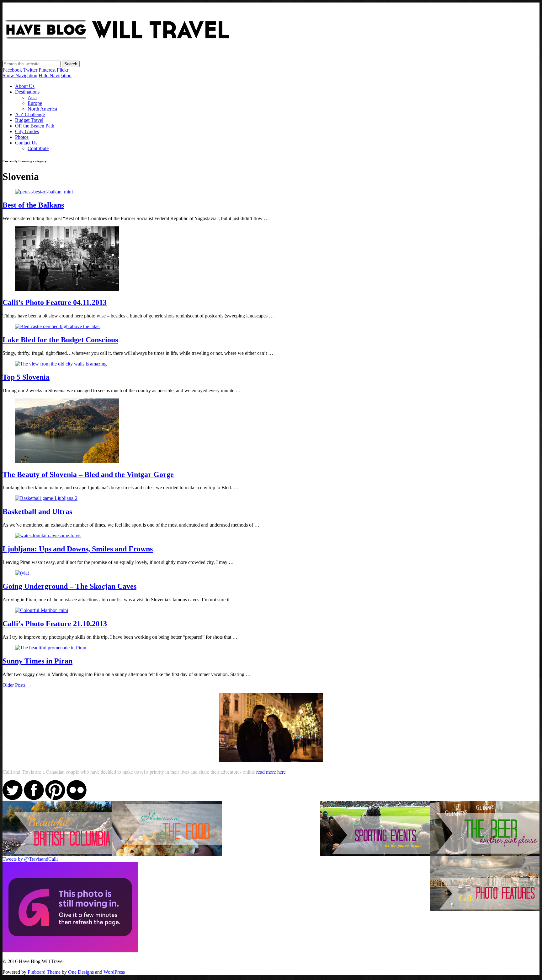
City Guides (27, 131)
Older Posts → (17, 685)
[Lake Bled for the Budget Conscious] (57, 326)
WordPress (114, 972)
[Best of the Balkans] (44, 191)
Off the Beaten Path (34, 125)
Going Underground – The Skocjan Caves (69, 586)
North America (42, 108)
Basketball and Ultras (37, 511)
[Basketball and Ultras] (46, 498)
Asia (32, 97)
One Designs (81, 972)
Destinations (27, 92)
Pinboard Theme (44, 972)
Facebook (12, 70)
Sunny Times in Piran (37, 661)
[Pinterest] (55, 798)
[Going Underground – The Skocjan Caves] (22, 573)
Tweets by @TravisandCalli (30, 859)
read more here (271, 771)
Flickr (62, 70)
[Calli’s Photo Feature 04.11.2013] (67, 289)
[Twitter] (13, 798)
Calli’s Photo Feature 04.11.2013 (55, 302)
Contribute (38, 148)
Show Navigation (20, 75)
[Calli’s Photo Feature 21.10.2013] (41, 610)
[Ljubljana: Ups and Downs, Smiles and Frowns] (48, 535)
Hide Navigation (55, 75)
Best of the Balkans (33, 205)
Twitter (30, 70)
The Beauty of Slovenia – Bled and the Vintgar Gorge (88, 474)
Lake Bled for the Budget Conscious (60, 340)
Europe (35, 103)
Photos (22, 137)
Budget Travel (29, 120)
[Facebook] (34, 798)
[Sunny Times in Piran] (50, 647)
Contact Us (26, 142)
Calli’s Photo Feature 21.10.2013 (55, 624)
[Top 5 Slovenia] (61, 363)
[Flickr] (76, 798)
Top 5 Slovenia (26, 377)
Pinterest (47, 70)
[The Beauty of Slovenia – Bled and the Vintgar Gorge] (67, 461)
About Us (25, 86)
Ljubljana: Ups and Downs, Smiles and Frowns (78, 549)
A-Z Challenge (30, 114)
